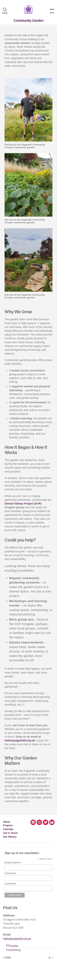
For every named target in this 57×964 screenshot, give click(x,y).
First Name (10, 873)
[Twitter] (45, 822)
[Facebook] (33, 822)
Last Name (10, 883)
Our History (9, 836)
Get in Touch (10, 833)
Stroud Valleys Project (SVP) (23, 503)
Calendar (8, 829)
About (6, 821)
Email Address (13, 862)
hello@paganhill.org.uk (20, 740)
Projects (7, 825)
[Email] (52, 822)
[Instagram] (39, 822)
